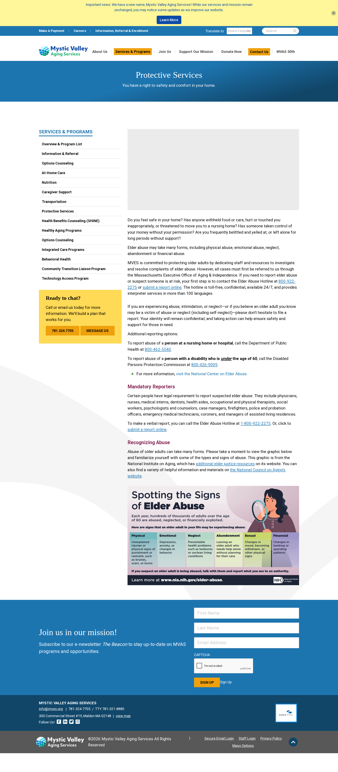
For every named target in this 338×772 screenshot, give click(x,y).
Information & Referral (60, 154)
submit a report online (162, 287)
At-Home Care (53, 173)
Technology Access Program (65, 278)
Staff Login (247, 738)
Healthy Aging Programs (62, 230)
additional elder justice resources (225, 463)
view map (123, 716)
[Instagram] (78, 722)
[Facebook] (59, 722)
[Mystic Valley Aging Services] (63, 51)
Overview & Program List (62, 144)
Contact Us (259, 52)
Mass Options (243, 746)
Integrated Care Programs (63, 250)
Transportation (54, 202)
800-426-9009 (204, 364)
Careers (80, 31)
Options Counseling (58, 163)
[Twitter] (71, 722)
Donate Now (231, 52)
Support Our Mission (196, 52)
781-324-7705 (79, 709)
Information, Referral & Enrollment (121, 31)
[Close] (333, 13)
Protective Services (58, 211)
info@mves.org (51, 709)
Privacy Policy (271, 738)
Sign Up (207, 682)
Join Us (164, 52)
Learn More (169, 20)
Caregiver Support (57, 192)
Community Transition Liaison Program (74, 269)
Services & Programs (132, 52)
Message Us (97, 331)
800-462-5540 (158, 349)
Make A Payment (51, 31)
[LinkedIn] (65, 722)
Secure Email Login (219, 738)
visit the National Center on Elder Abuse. (212, 374)
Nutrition (49, 182)
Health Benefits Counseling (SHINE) (71, 221)
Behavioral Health (56, 259)
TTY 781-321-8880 (109, 709)
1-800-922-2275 (256, 423)
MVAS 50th (286, 52)
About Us (99, 52)
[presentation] (224, 666)
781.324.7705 (62, 331)
